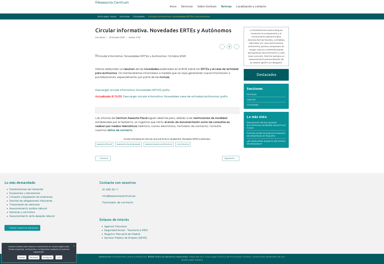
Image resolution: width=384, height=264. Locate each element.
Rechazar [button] (34, 257)
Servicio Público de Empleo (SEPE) (125, 238)
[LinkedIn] (236, 46)
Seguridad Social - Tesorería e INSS (126, 230)
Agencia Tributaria (115, 226)
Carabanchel (119, 257)
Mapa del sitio (196, 257)
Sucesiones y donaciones (24, 193)
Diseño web (187, 260)
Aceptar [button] (21, 257)
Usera (130, 257)
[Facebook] (222, 46)
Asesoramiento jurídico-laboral (28, 208)
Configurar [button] (47, 257)
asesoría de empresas (128, 144)
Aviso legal (211, 257)
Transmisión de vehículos (24, 204)
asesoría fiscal (104, 144)
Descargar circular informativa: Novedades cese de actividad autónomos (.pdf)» (175, 96)
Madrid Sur (141, 257)
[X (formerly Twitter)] (229, 46)
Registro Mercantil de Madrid (122, 234)
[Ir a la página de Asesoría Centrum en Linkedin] (106, 209)
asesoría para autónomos (158, 144)
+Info (59, 257)
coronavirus (183, 144)
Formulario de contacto (117, 202)
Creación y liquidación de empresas (31, 197)
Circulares (100, 37)
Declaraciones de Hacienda (26, 189)
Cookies (246, 257)
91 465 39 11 (110, 189)
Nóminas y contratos (22, 212)
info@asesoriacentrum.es (119, 196)
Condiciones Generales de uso (268, 257)
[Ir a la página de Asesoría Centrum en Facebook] (101, 209)
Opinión (251, 99)
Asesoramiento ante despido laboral (31, 216)
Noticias (251, 94)
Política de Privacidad (229, 257)
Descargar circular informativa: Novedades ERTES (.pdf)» (132, 90)
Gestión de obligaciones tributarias (30, 201)
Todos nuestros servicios (23, 228)
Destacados (266, 75)
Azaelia (199, 260)
